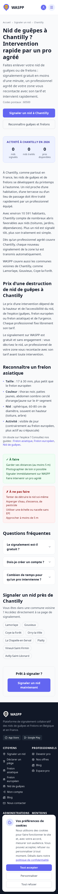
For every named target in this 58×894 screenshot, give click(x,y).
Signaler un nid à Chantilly (29, 113)
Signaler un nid (22, 22)
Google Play (34, 737)
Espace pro (42, 771)
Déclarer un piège (14, 761)
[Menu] (51, 7)
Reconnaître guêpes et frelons (29, 124)
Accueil (7, 22)
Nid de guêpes (11, 444)
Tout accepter (29, 867)
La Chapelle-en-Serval (18, 640)
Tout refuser (29, 884)
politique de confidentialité (32, 860)
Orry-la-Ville (35, 632)
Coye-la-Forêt (13, 632)
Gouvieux (30, 625)
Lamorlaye (11, 625)
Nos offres (42, 759)
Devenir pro (43, 754)
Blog (9, 797)
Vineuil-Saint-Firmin (17, 648)
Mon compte (15, 792)
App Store (14, 737)
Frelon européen (44, 441)
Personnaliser (29, 876)
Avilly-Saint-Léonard (17, 656)
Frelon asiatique (23, 441)
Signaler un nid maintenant (29, 685)
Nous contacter (16, 803)
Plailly (41, 640)
